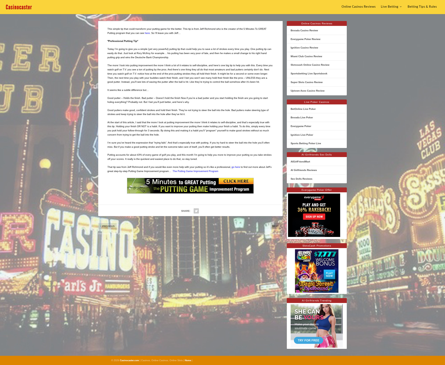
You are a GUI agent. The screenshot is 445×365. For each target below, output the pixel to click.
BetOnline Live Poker (303, 109)
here (147, 33)
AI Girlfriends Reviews (304, 170)
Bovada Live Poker (302, 117)
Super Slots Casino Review (307, 82)
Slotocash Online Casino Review (310, 64)
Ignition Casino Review (304, 47)
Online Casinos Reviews (359, 6)
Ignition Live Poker (302, 134)
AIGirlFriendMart (300, 161)
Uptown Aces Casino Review (308, 90)
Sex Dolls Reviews (301, 178)
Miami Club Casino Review (306, 56)
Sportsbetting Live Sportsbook (309, 73)
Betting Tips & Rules (422, 6)
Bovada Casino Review (304, 30)
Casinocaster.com (129, 360)
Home (188, 360)
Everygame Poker (301, 126)
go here (236, 167)
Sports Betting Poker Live (306, 143)
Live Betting (389, 6)
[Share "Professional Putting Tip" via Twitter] (196, 210)
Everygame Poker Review (305, 39)
